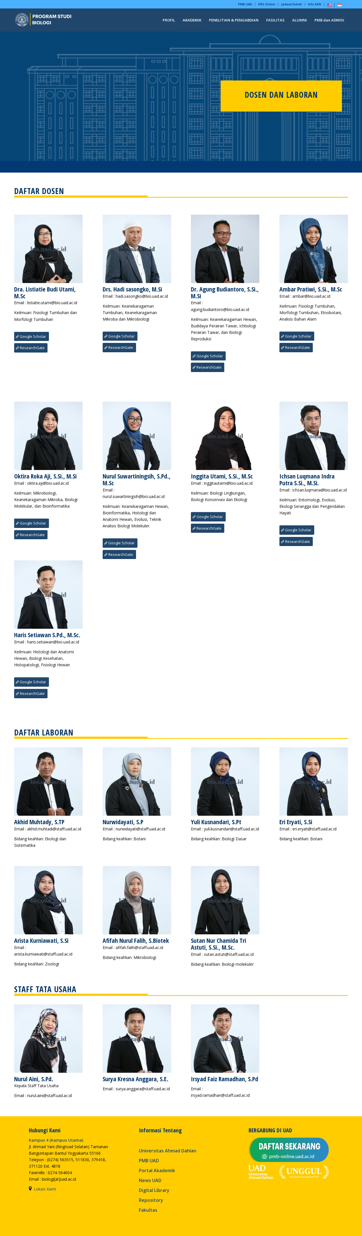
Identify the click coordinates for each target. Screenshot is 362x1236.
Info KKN (314, 4)
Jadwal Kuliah (291, 4)
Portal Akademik (157, 1170)
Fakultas (148, 1210)
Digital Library (154, 1190)
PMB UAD (245, 4)
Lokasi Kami (45, 1189)
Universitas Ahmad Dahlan (167, 1151)
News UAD (150, 1180)
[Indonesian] (339, 6)
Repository (151, 1200)
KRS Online (266, 4)
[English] (329, 6)
